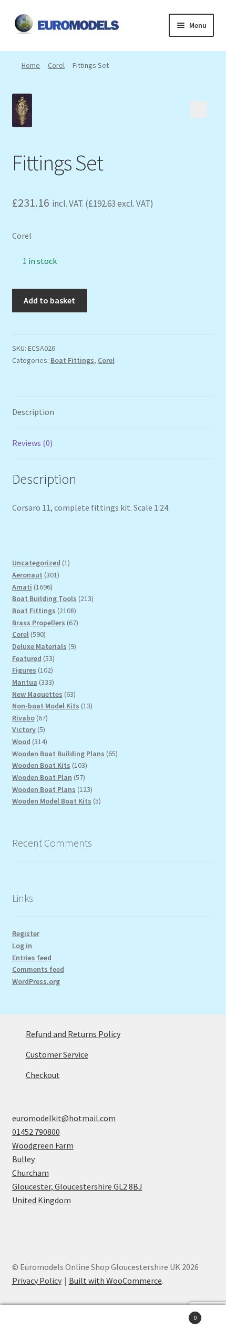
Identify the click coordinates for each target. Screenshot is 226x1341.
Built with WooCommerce (115, 1280)
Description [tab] (33, 412)
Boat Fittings (72, 360)
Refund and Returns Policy (73, 1034)
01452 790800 (36, 1131)
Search (112, 1323)
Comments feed (38, 969)
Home (31, 65)
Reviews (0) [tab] (32, 443)
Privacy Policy (36, 1280)
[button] (198, 109)
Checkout (43, 1075)
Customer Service (57, 1054)
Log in (22, 945)
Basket (174, 1314)
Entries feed (32, 957)
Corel (56, 65)
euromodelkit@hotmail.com (64, 1118)
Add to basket (49, 300)
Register (25, 933)
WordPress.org (36, 981)
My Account (37, 1323)
